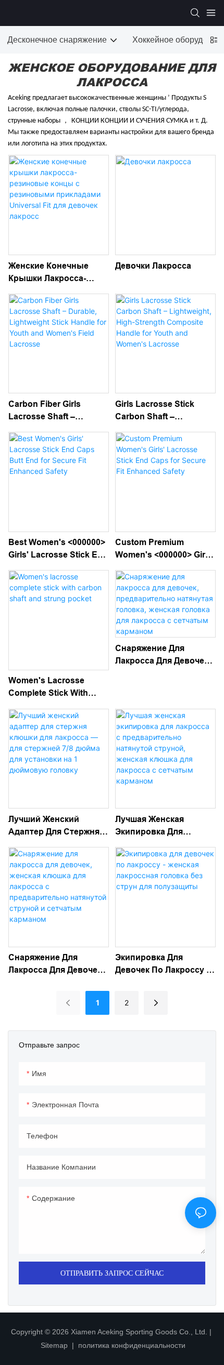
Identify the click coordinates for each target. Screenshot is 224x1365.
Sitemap (55, 1345)
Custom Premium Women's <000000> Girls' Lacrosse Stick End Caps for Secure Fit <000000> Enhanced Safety (165, 549)
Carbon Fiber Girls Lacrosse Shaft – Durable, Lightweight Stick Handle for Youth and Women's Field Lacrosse (53, 411)
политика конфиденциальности (130, 1345)
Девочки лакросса (153, 265)
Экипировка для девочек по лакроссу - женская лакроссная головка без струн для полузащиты (163, 964)
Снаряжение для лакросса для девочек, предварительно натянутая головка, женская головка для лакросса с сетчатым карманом (162, 655)
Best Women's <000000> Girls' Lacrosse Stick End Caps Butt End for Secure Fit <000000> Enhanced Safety (58, 549)
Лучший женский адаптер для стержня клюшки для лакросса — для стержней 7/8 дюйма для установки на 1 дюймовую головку (54, 826)
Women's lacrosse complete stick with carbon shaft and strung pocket (58, 687)
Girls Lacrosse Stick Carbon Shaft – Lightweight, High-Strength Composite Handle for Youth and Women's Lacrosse (159, 411)
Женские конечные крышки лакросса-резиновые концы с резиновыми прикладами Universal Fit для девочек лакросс (54, 273)
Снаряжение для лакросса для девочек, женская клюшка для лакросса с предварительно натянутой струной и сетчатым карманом (56, 964)
